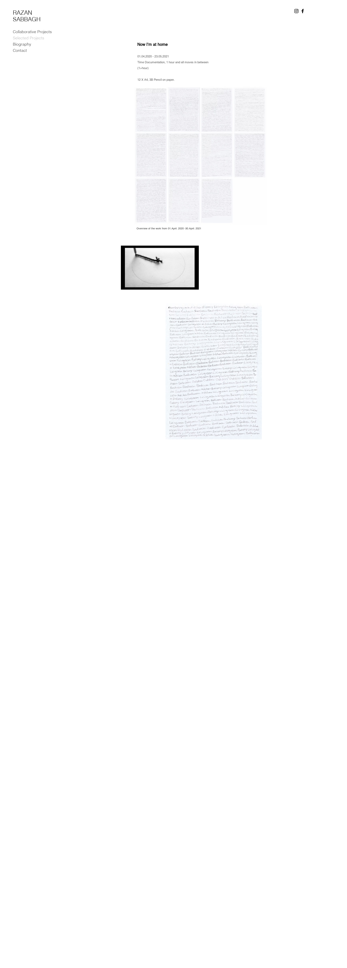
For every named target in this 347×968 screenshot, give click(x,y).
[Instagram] (296, 11)
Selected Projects (28, 37)
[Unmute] (133, 284)
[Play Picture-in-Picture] (186, 284)
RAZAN (22, 12)
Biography (22, 44)
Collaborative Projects (32, 31)
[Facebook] (302, 11)
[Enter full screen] (193, 284)
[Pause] (126, 284)
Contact (20, 50)
